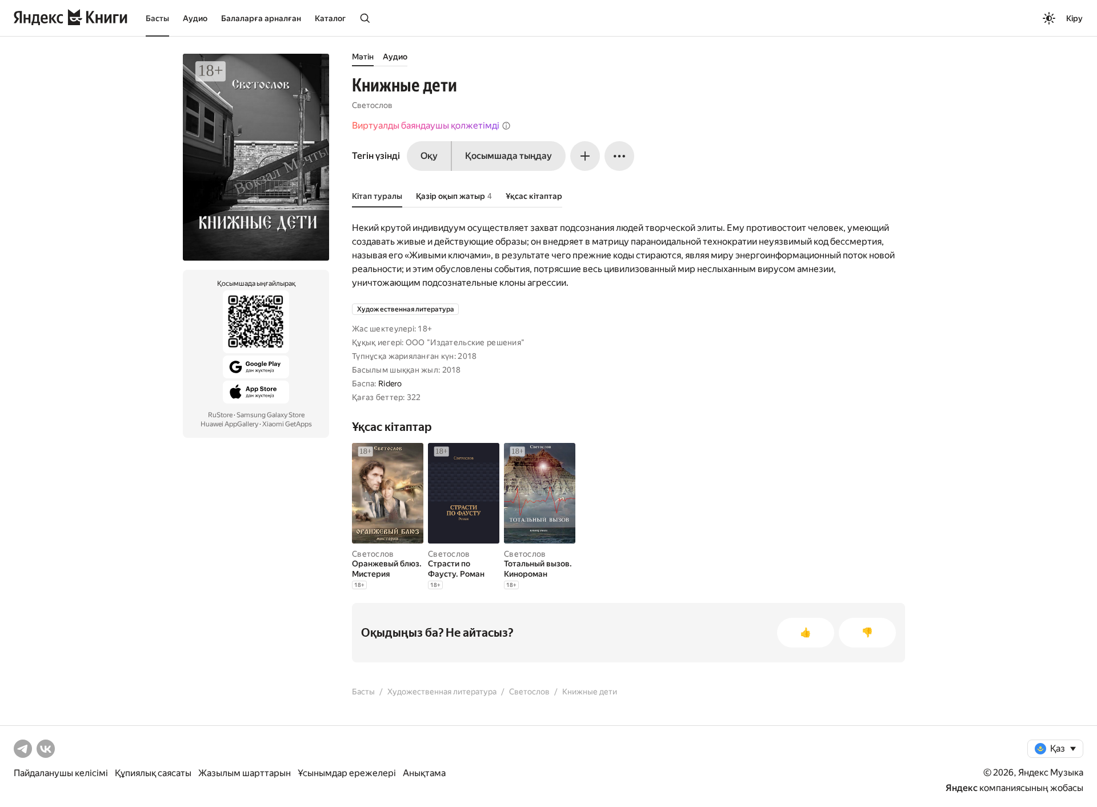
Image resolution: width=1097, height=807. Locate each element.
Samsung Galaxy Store (271, 415)
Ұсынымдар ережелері (347, 773)
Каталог (330, 18)
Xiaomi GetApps (287, 424)
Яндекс (962, 787)
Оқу (429, 155)
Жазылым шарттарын (244, 773)
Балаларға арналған (261, 18)
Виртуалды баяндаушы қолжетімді (425, 125)
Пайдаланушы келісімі (61, 773)
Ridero (390, 383)
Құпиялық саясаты (153, 773)
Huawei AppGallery (229, 424)
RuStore (220, 415)
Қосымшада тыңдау (508, 155)
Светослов (372, 105)
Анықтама (424, 773)
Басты (157, 18)
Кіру (1074, 18)
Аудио (195, 18)
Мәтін (363, 56)
